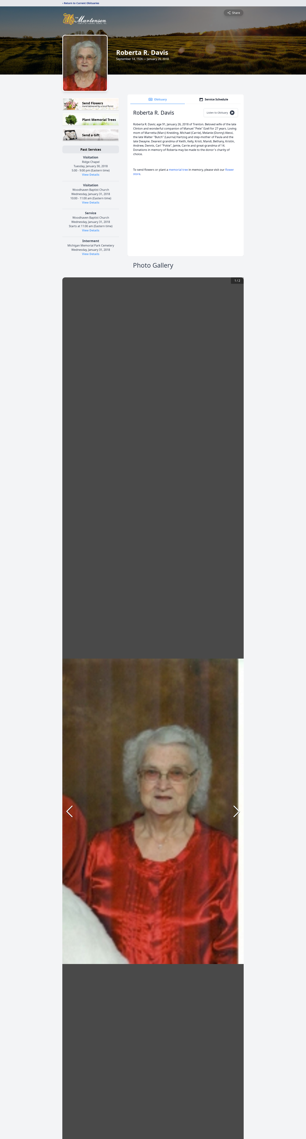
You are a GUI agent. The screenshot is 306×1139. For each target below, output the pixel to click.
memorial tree (178, 170)
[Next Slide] (237, 811)
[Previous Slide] (69, 811)
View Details (90, 175)
